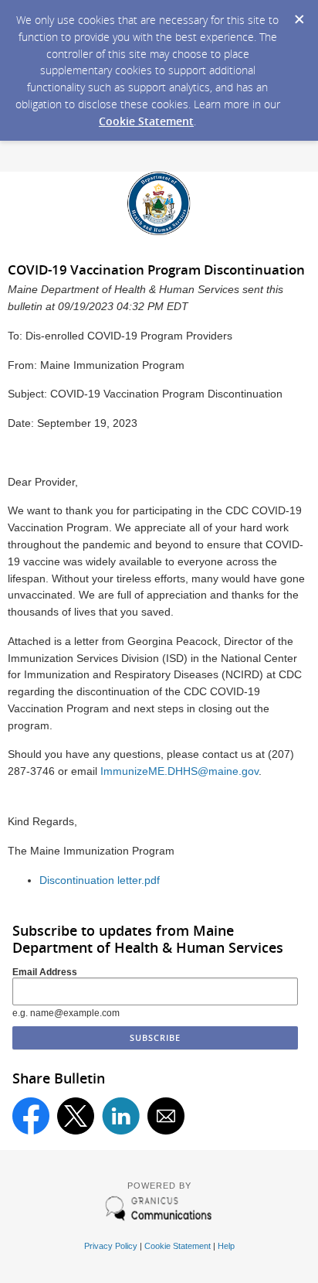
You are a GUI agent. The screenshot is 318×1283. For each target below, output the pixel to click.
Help (226, 1246)
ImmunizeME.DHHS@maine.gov (179, 771)
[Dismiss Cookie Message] (298, 14)
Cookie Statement (146, 121)
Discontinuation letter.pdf (99, 880)
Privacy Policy (110, 1246)
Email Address (44, 972)
